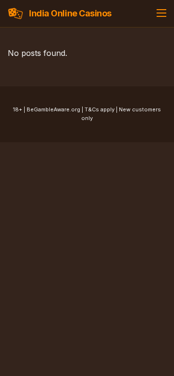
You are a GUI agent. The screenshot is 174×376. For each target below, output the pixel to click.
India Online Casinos (70, 13)
